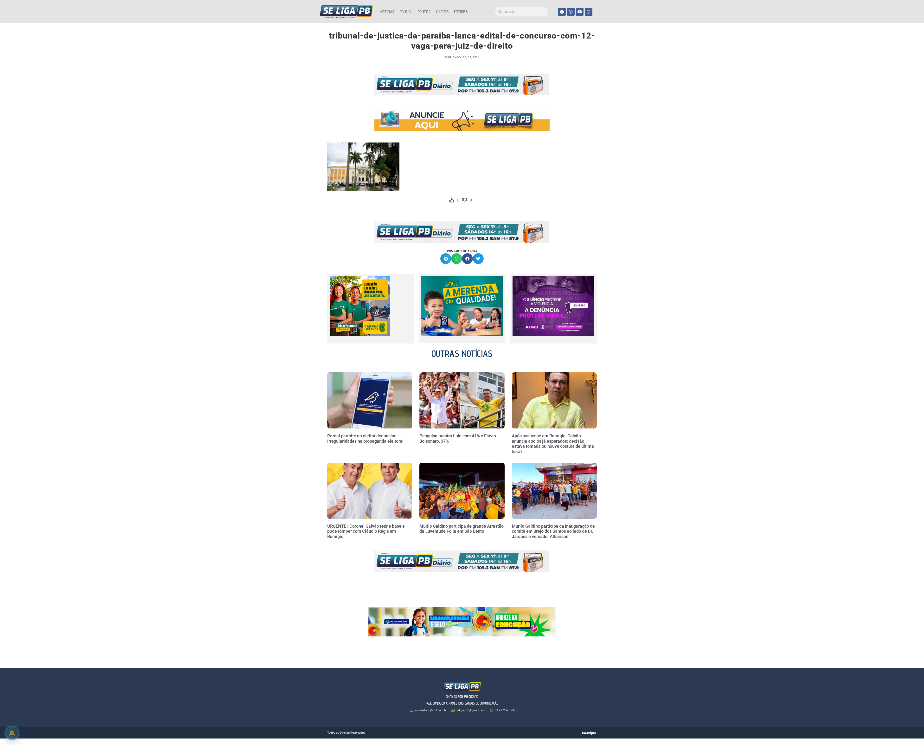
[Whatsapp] (588, 12)
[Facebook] (562, 12)
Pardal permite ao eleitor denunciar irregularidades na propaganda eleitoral (365, 438)
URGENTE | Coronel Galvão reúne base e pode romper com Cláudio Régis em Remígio (366, 531)
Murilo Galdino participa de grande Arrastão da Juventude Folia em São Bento (461, 529)
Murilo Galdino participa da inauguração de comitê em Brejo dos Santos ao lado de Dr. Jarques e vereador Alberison (553, 531)
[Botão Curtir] (451, 200)
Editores (461, 11)
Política (424, 11)
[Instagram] (571, 12)
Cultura (442, 11)
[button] (445, 258)
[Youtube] (580, 12)
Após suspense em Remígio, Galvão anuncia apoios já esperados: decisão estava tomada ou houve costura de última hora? (553, 443)
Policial (406, 11)
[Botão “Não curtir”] (464, 200)
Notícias (387, 11)
